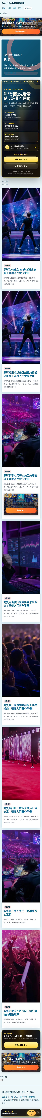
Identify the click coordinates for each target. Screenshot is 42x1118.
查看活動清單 (21, 166)
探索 (4, 8)
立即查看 (31, 1112)
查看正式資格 (21, 1045)
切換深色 (28, 8)
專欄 (14, 8)
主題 (9, 8)
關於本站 (23, 1097)
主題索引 (5, 1097)
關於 (20, 8)
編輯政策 (14, 1097)
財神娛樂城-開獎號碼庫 (13, 3)
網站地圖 (32, 1097)
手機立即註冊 (21, 159)
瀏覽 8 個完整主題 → (11, 73)
